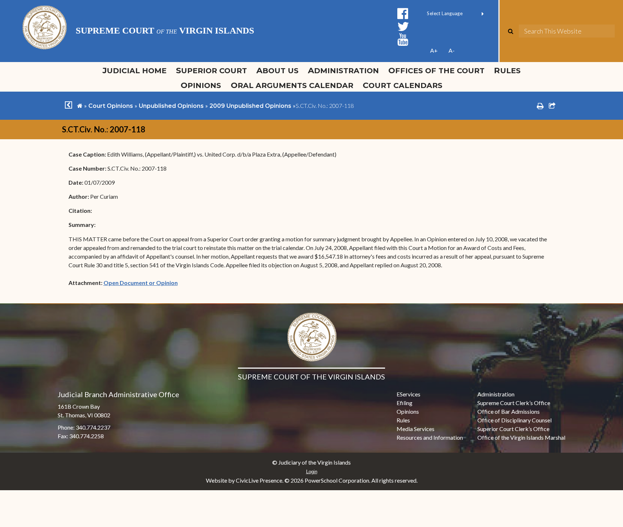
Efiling (404, 402)
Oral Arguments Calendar (292, 85)
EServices (408, 394)
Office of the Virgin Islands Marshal (521, 437)
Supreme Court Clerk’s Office (513, 402)
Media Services (415, 428)
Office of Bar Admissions (508, 411)
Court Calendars (402, 85)
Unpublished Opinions (171, 105)
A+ (434, 50)
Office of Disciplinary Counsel (514, 420)
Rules (507, 70)
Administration (343, 70)
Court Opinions (110, 105)
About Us (277, 70)
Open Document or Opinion (140, 282)
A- (452, 50)
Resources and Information (430, 437)
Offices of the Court (436, 70)
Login (311, 471)
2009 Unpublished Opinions (250, 105)
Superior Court (211, 70)
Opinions (201, 85)
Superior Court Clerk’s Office (513, 428)
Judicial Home (134, 70)
